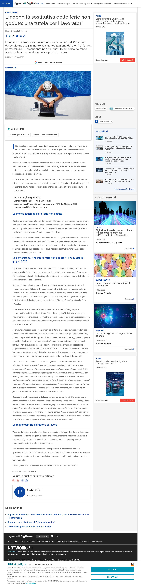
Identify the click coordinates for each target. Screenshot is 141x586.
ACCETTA (112, 569)
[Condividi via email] (17, 36)
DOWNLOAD (127, 60)
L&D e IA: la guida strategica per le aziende (29, 526)
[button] (6, 3)
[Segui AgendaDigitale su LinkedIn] (52, 536)
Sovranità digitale (64, 4)
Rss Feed (31, 541)
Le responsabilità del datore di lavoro (30, 207)
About (10, 541)
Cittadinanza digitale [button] (81, 4)
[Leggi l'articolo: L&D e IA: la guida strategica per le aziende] (115, 328)
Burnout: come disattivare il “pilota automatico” (31, 522)
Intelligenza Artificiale (102, 4)
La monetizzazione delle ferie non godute (32, 201)
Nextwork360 (13, 552)
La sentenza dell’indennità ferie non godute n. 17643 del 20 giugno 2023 (45, 204)
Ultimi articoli (51, 4)
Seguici (41, 536)
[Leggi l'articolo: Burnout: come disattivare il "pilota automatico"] (115, 278)
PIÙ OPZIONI (112, 577)
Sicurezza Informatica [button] (120, 4)
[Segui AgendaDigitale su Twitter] (57, 536)
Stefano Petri (10, 68)
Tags (23, 541)
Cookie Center (97, 541)
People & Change (20, 31)
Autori (17, 541)
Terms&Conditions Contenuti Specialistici (73, 541)
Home (7, 31)
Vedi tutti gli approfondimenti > (124, 189)
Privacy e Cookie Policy (46, 541)
